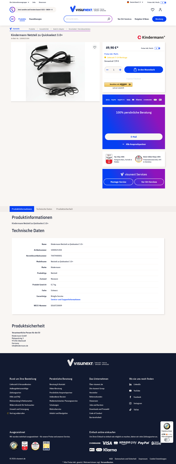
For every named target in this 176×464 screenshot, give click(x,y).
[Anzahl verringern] (107, 69)
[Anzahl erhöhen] (120, 69)
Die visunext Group (96, 388)
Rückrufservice (55, 409)
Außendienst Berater (58, 396)
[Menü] (12, 19)
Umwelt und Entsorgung (19, 409)
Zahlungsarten (15, 392)
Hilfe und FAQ (15, 396)
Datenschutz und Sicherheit (125, 459)
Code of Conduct (95, 413)
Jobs (33, 2)
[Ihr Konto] (160, 9)
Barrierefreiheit (95, 417)
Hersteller (93, 392)
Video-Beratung (56, 388)
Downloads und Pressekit (99, 409)
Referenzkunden (95, 396)
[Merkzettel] (152, 9)
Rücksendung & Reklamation (21, 401)
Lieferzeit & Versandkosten (20, 384)
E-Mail (134, 136)
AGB (111, 459)
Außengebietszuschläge (19, 388)
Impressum (143, 459)
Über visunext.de (96, 384)
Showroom (42, 2)
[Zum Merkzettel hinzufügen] (94, 47)
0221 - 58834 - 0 (46, 10)
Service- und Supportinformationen (65, 299)
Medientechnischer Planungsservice (64, 401)
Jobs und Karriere (96, 405)
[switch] (167, 439)
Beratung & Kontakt (57, 384)
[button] (118, 85)
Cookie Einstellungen (158, 459)
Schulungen (54, 405)
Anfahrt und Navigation (59, 413)
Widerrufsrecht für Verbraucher (22, 405)
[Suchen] (108, 19)
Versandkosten (107, 462)
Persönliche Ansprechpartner (61, 392)
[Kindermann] (151, 37)
